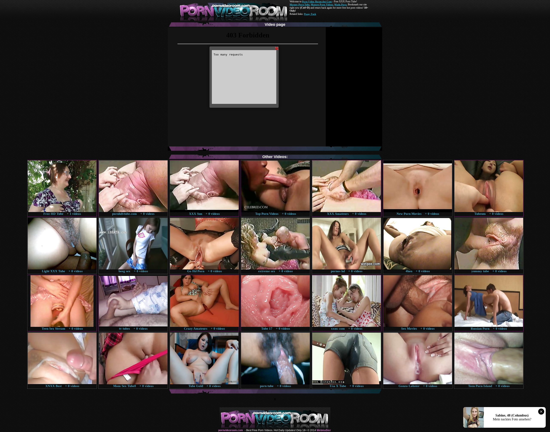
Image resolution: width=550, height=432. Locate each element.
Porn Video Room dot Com (317, 1)
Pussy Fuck (310, 14)
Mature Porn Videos (322, 4)
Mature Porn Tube (300, 4)
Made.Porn (340, 4)
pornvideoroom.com (230, 430)
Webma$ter (324, 430)
